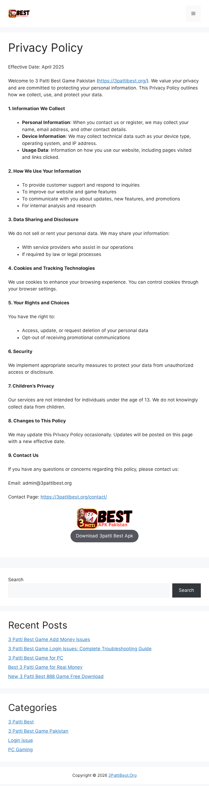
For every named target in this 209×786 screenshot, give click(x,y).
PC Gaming (20, 749)
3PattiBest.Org (122, 775)
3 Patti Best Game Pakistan (38, 731)
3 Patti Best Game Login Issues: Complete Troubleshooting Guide (80, 648)
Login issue (20, 740)
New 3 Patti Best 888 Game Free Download (56, 676)
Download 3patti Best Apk (104, 536)
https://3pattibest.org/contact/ (74, 497)
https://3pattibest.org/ (122, 80)
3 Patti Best (21, 722)
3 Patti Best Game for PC (35, 658)
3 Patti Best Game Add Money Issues (49, 639)
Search (15, 579)
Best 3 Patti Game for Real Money (45, 667)
